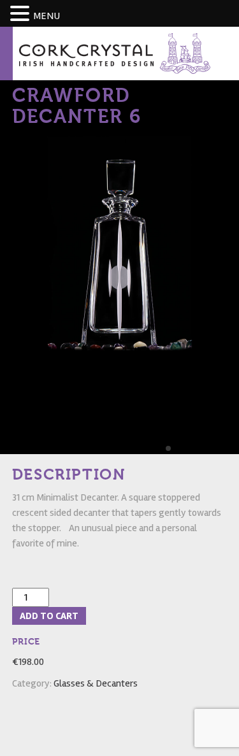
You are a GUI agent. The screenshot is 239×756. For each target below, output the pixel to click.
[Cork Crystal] (114, 52)
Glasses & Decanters (96, 683)
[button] (21, 14)
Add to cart (49, 616)
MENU (46, 16)
